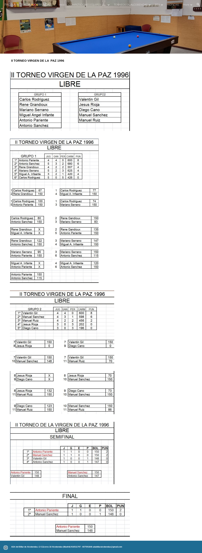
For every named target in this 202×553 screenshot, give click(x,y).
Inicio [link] (62, 4)
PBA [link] (157, 4)
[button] (198, 4)
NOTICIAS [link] (173, 4)
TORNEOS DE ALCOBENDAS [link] (131, 4)
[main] (101, 60)
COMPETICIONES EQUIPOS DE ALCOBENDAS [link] (88, 4)
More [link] (186, 4)
